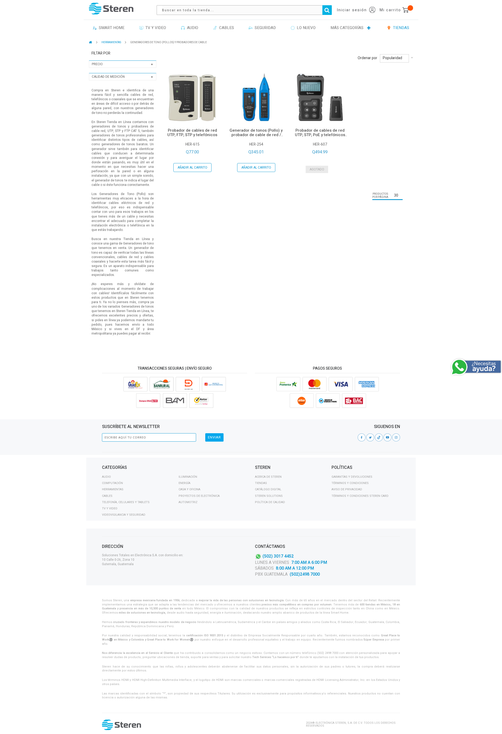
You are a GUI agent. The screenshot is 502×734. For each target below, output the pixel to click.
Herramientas (112, 489)
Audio (106, 477)
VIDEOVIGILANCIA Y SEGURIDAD (123, 515)
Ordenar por (367, 58)
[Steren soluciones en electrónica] (111, 8)
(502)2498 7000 (305, 574)
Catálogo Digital (268, 489)
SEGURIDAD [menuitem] (264, 28)
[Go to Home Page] (91, 42)
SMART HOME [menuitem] (110, 28)
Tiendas (261, 483)
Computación (112, 483)
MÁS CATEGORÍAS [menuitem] (346, 28)
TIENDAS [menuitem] (400, 28)
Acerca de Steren (268, 477)
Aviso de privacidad (347, 489)
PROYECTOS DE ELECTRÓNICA (199, 496)
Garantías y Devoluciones (352, 477)
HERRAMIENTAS (111, 42)
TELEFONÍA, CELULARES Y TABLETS (126, 502)
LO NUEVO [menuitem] (305, 28)
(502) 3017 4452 (278, 556)
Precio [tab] (97, 64)
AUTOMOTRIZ (188, 502)
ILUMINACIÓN (188, 477)
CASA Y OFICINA (189, 489)
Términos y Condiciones (350, 483)
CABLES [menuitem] (225, 28)
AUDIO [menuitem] (191, 28)
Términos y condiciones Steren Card (360, 496)
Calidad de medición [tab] (108, 76)
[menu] (251, 28)
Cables (107, 496)
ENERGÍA (184, 483)
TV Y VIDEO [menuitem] (154, 28)
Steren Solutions (269, 496)
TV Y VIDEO (109, 508)
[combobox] (247, 10)
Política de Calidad (270, 502)
